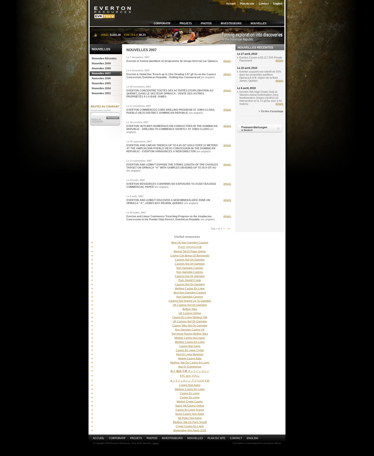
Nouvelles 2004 (101, 88)
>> (228, 228)
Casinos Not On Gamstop (190, 259)
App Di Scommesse (189, 366)
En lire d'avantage (272, 111)
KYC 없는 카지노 (190, 375)
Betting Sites (189, 309)
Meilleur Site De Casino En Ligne (189, 362)
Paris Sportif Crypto (189, 280)
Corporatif (162, 23)
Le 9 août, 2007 (134, 196)
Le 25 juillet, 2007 (136, 212)
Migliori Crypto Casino (190, 401)
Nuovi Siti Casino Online (189, 405)
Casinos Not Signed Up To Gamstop (190, 300)
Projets (186, 23)
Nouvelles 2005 (101, 83)
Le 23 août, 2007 (135, 180)
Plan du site (247, 3)
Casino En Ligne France (190, 409)
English (277, 3)
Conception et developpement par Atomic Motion (256, 443)
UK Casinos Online (190, 313)
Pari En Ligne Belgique (189, 354)
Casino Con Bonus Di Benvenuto (189, 255)
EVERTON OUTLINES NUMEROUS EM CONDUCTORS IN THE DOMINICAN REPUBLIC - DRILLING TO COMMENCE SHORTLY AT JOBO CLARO (172, 128)
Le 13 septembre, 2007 (139, 160)
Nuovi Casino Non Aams (189, 413)
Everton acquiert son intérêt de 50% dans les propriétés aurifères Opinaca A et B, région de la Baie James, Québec (260, 76)
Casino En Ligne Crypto (190, 350)
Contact (264, 3)
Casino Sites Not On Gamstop (189, 325)
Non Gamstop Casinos (189, 267)
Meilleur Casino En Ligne (190, 288)
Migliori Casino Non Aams (189, 337)
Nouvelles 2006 (101, 78)
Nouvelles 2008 (101, 68)
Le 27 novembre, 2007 (138, 106)
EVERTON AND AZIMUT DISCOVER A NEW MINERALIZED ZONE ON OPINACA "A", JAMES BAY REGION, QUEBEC (168, 202)
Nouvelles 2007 (101, 73)
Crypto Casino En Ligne (190, 426)
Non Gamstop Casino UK (190, 329)
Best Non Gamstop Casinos (190, 292)
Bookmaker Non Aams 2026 (189, 430)
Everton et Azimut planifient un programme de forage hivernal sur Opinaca (172, 61)
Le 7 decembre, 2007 (138, 57)
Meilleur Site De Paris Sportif (190, 422)
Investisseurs (231, 23)
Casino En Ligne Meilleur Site (189, 317)
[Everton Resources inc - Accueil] (113, 25)
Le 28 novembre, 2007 (138, 86)
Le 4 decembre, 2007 (138, 70)
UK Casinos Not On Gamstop (190, 305)
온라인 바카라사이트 (190, 246)
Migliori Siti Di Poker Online (190, 251)
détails (227, 61)
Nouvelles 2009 (101, 63)
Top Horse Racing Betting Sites (189, 333)
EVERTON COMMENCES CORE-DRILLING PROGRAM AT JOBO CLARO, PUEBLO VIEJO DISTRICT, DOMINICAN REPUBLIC (170, 111)
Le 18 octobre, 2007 (137, 122)
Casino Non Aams (189, 346)
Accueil (230, 3)
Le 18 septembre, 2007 (139, 141)
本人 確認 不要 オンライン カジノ (189, 371)
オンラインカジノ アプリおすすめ (190, 380)
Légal (155, 443)
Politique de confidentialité (97, 120)
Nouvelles (258, 23)
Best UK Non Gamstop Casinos (189, 242)
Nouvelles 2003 (101, 93)
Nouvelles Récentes (104, 58)
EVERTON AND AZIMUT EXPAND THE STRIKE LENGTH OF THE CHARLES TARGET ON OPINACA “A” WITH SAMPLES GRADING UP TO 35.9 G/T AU (172, 166)
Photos (206, 23)
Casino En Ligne (190, 393)
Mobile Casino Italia (190, 358)
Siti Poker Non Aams (190, 418)
